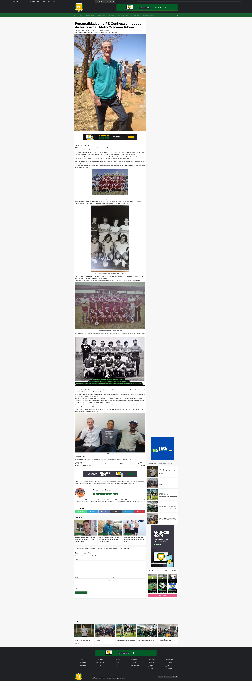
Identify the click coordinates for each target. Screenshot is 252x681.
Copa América (169, 662)
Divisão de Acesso (162, 493)
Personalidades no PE (83, 661)
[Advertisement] (126, 610)
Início (75, 15)
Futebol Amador (89, 15)
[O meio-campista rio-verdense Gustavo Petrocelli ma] (153, 578)
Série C (117, 663)
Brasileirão (111, 15)
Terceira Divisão (100, 663)
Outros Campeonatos (134, 665)
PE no (150, 570)
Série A (117, 661)
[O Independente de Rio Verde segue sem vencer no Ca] (172, 588)
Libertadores (169, 665)
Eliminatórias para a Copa (169, 663)
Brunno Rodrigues (102, 678)
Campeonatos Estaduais (135, 663)
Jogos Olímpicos (151, 661)
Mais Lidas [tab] (158, 463)
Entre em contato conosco (97, 483)
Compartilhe (100, 30)
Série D (117, 665)
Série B (117, 662)
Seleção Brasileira (169, 666)
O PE (30, 1)
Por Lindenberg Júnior (91, 30)
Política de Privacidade (113, 677)
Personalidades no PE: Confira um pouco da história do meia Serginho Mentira (109, 539)
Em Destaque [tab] (168, 463)
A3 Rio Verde (161, 635)
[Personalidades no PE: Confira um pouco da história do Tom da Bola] (134, 528)
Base (100, 665)
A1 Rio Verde (83, 662)
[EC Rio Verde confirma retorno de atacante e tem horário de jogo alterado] (152, 494)
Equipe (44, 1)
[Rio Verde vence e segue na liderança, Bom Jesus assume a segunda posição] (152, 506)
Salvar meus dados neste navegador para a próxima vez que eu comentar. (94, 588)
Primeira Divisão (100, 661)
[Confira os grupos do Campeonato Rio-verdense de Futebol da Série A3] (152, 518)
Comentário (78, 559)
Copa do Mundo (169, 661)
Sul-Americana (169, 668)
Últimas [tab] (150, 463)
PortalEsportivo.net (103, 677)
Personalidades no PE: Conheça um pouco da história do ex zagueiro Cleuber (128, 464)
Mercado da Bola (117, 666)
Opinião (81, 15)
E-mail (113, 577)
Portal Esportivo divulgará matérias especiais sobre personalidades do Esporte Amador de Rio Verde (92, 464)
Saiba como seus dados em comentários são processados (108, 596)
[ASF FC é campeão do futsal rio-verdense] (152, 483)
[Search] (177, 15)
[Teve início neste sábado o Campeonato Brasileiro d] (162, 578)
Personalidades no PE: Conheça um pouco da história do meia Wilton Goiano (85, 539)
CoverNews (116, 678)
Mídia (152, 668)
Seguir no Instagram (162, 595)
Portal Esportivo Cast (36, 1)
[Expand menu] (94, 15)
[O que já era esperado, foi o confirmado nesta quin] (172, 578)
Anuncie (48, 1)
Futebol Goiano (101, 15)
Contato (53, 1)
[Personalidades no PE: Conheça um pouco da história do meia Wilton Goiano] (85, 528)
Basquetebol (151, 662)
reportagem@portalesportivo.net (126, 483)
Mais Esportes (135, 15)
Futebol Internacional (148, 15)
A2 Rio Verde (83, 663)
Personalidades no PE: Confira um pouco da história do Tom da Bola (134, 539)
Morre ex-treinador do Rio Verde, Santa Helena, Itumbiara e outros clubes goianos (168, 472)
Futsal (160, 481)
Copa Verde (134, 662)
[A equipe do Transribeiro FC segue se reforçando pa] (153, 588)
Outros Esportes (151, 666)
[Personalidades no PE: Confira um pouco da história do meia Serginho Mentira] (110, 528)
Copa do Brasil (134, 661)
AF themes (123, 678)
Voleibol (151, 665)
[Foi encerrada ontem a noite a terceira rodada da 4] (162, 588)
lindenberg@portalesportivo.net (100, 491)
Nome (77, 577)
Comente (107, 30)
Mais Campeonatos (123, 15)
